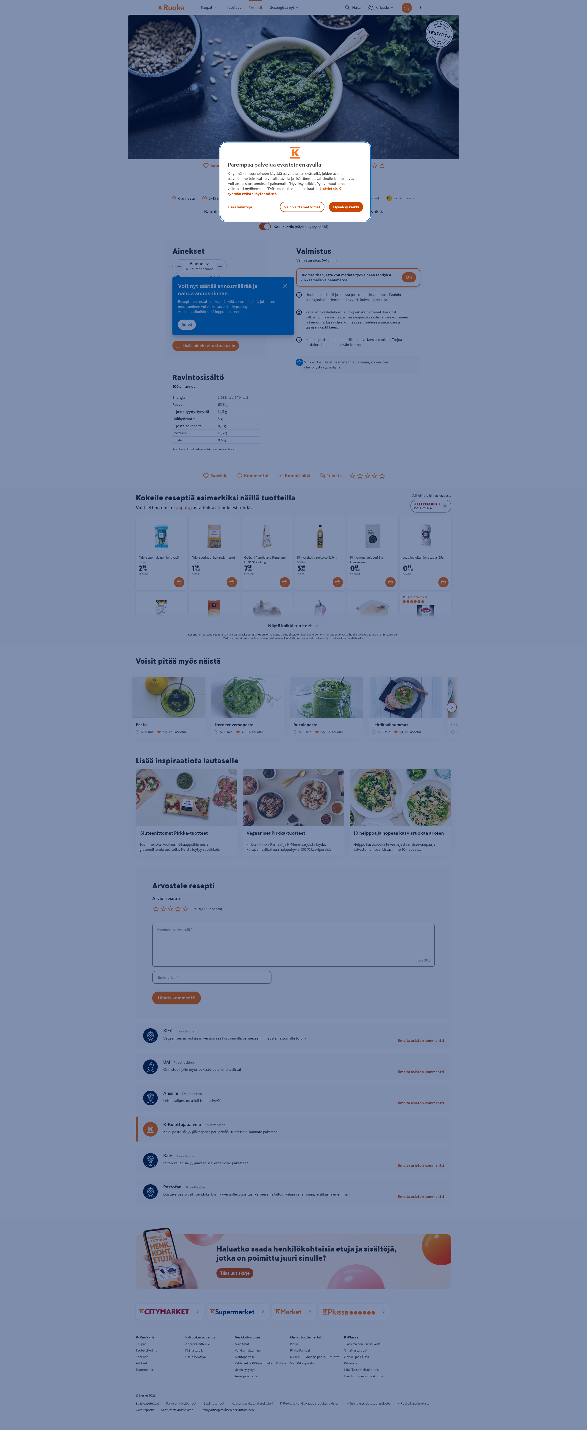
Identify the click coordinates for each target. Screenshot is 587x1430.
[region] (295, 181)
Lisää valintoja (240, 207)
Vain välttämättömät (302, 207)
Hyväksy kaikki (346, 207)
